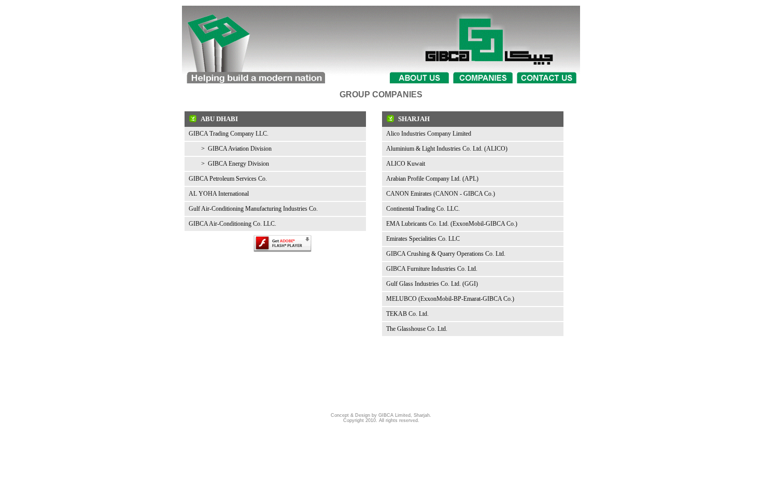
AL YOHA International (219, 193)
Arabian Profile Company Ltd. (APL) (432, 178)
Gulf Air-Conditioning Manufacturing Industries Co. (253, 208)
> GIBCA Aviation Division (230, 148)
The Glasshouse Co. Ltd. (416, 328)
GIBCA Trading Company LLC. (229, 133)
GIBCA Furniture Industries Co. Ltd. (431, 268)
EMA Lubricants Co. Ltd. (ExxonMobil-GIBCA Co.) (451, 223)
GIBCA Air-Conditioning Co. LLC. (232, 223)
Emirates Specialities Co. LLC (423, 238)
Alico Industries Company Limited (428, 133)
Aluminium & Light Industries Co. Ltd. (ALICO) (446, 148)
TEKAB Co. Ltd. (407, 313)
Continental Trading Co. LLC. (423, 208)
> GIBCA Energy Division (229, 163)
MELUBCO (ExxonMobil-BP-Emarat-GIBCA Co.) (450, 298)
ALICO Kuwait (405, 163)
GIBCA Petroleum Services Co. (228, 178)
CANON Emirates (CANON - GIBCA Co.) (440, 193)
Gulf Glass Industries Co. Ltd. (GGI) (432, 283)
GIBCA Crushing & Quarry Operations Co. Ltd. (445, 253)
